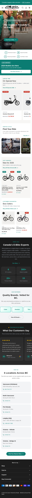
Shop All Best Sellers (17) (9, 208)
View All (25, 135)
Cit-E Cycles (7, 492)
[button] (29, 7)
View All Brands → (16, 317)
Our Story (15, 263)
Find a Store (9, 44)
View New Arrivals (24, 2)
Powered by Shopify (15, 492)
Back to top (15, 462)
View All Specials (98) (8, 87)
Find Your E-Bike (10, 39)
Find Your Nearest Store (15, 453)
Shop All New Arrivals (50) (9, 167)
